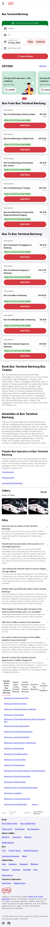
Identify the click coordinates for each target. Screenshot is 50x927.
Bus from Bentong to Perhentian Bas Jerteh (18, 164)
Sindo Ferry (6, 883)
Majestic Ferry (20, 883)
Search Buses (26, 56)
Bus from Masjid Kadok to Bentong (19, 319)
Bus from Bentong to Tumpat (17, 188)
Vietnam (5, 870)
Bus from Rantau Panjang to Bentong (16, 271)
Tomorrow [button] (40, 42)
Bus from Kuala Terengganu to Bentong (18, 246)
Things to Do (7, 829)
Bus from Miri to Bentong (15, 295)
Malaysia (34, 864)
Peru (35, 870)
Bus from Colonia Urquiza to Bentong (16, 345)
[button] (25, 28)
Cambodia (16, 870)
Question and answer (10, 856)
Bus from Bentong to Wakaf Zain (19, 138)
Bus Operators (33, 829)
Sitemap (27, 837)
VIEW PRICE (25, 125)
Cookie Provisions (30, 851)
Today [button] (30, 42)
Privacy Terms (15, 851)
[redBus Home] (10, 3)
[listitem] (6, 74)
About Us (5, 837)
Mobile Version (8, 843)
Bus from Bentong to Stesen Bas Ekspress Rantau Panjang (18, 213)
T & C (4, 851)
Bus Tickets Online (9, 824)
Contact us (17, 837)
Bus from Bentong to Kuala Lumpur (19, 114)
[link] (19, 83)
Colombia (27, 870)
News (24, 856)
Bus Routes (20, 829)
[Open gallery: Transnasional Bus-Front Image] (14, 506)
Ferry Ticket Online (28, 824)
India (4, 864)
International (7, 875)
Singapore (24, 864)
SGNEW (11, 90)
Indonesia (13, 864)
